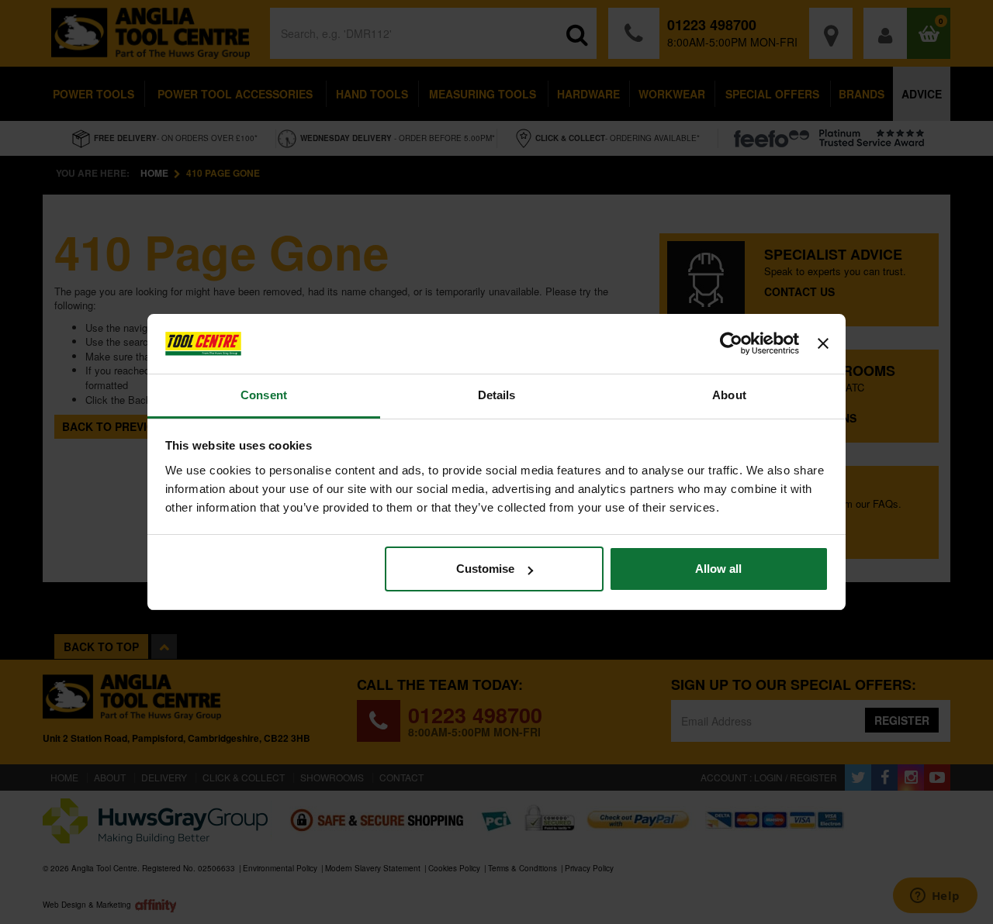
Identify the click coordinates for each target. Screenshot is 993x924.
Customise (485, 568)
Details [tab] (497, 395)
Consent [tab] (263, 395)
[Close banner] (823, 344)
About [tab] (729, 395)
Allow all (718, 568)
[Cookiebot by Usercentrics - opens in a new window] (731, 344)
